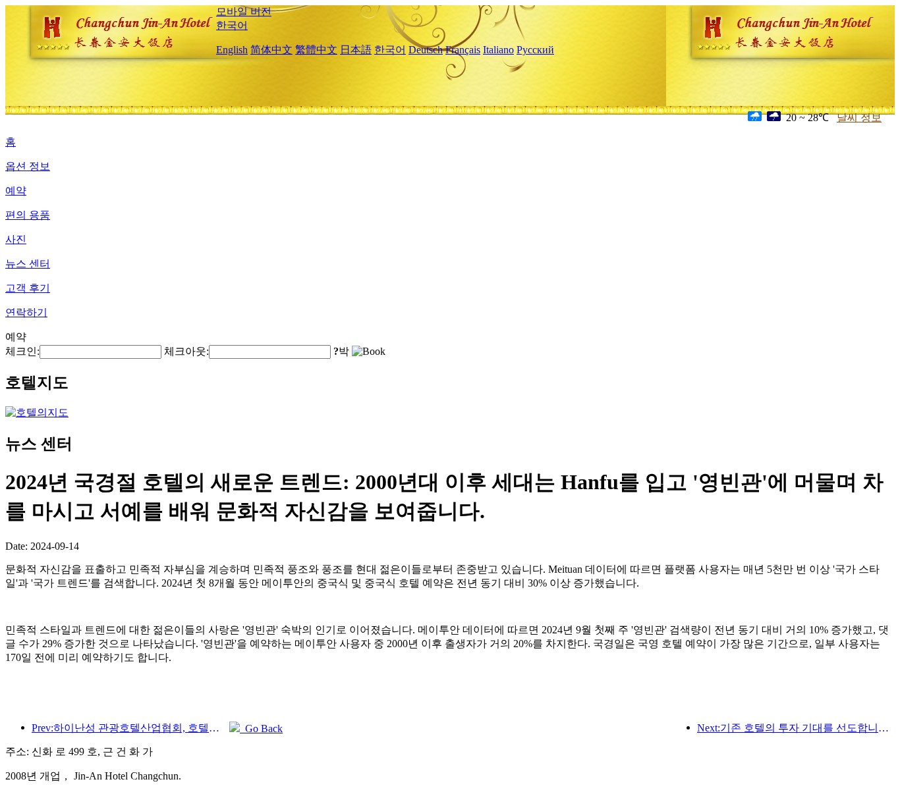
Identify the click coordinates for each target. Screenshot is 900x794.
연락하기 (26, 312)
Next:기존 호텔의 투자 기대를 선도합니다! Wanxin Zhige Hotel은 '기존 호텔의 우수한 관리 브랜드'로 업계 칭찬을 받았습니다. (796, 727)
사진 (15, 239)
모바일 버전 (243, 11)
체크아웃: (186, 351)
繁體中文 (316, 49)
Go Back (261, 728)
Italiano (498, 49)
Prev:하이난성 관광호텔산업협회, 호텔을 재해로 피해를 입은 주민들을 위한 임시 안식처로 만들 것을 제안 (130, 727)
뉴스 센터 (27, 263)
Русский (535, 49)
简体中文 (271, 49)
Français (462, 49)
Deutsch (425, 49)
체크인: (22, 351)
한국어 (232, 25)
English (232, 49)
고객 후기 (27, 288)
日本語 (356, 49)
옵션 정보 (27, 166)
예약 (15, 190)
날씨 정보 (859, 117)
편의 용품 (27, 215)
